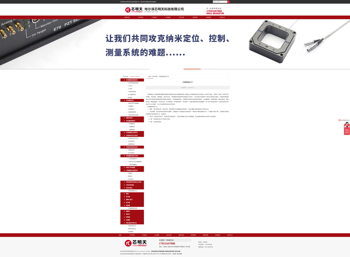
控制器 (128, 217)
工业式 (130, 85)
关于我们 (140, 17)
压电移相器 (161, 251)
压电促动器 (154, 251)
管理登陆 (163, 254)
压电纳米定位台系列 (132, 135)
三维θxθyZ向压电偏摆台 (135, 161)
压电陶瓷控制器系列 (132, 80)
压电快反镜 (168, 251)
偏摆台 (128, 211)
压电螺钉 (130, 231)
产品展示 (154, 17)
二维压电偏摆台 (132, 164)
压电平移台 (129, 188)
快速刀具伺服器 (130, 167)
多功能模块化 (132, 94)
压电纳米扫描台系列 (132, 147)
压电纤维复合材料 (133, 115)
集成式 (130, 97)
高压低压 (130, 179)
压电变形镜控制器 (133, 83)
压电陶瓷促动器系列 (132, 170)
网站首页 (127, 17)
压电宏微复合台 (132, 190)
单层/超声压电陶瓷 (133, 103)
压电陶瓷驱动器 (132, 208)
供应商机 (195, 17)
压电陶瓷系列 (130, 100)
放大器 (128, 196)
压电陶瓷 (130, 106)
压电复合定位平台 (133, 138)
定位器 (128, 202)
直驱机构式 (131, 144)
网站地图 (179, 254)
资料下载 (181, 235)
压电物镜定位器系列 (132, 132)
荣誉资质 (205, 235)
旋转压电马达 (132, 228)
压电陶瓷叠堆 (132, 112)
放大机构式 (131, 141)
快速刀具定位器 (175, 251)
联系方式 (222, 17)
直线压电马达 (132, 225)
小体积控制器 (132, 91)
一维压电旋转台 (132, 158)
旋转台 (128, 214)
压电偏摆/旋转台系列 (132, 155)
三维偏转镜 (131, 123)
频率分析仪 (129, 199)
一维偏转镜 (131, 129)
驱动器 (128, 205)
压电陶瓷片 (131, 109)
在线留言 (208, 17)
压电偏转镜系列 (130, 120)
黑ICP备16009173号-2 (154, 254)
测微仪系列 (129, 118)
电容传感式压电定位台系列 (133, 182)
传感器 (130, 173)
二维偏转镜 (131, 126)
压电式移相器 (130, 185)
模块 (127, 193)
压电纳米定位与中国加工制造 (161, 119)
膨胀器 (130, 176)
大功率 (130, 88)
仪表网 (174, 254)
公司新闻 (167, 17)
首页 (149, 76)
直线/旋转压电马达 (131, 223)
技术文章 (181, 17)
